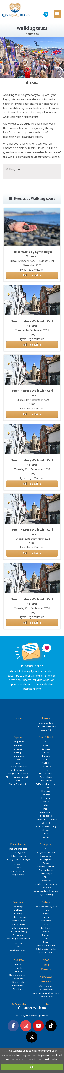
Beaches (18, 748)
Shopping (46, 844)
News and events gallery (46, 906)
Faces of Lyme (46, 952)
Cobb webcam (46, 986)
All (46, 741)
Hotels (18, 867)
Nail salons (18, 934)
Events (34, 82)
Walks (18, 780)
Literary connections (18, 766)
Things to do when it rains (18, 777)
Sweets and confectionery (46, 891)
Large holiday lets (18, 871)
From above (46, 920)
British (46, 752)
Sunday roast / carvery (46, 826)
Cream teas (46, 766)
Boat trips (18, 752)
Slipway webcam (46, 996)
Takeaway (45, 830)
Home (18, 718)
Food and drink (46, 870)
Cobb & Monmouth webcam (46, 993)
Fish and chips (46, 773)
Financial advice (18, 920)
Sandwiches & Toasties (46, 819)
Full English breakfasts (46, 784)
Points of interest (18, 769)
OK (32, 1067)
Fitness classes (18, 924)
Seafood (46, 822)
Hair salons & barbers (18, 927)
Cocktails (46, 762)
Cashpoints (18, 971)
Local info (18, 960)
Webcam (46, 981)
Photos (46, 910)
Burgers (46, 755)
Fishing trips (18, 755)
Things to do (18, 741)
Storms (46, 931)
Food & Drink (46, 737)
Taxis (18, 946)
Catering (18, 913)
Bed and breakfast (18, 848)
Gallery (46, 902)
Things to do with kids (18, 773)
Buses (18, 964)
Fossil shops (46, 873)
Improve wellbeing (18, 931)
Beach (46, 917)
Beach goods (46, 859)
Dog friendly (18, 874)
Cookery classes (18, 917)
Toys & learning (46, 894)
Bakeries (46, 748)
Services (18, 902)
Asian (45, 745)
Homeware (46, 880)
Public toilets (18, 985)
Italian (46, 805)
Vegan (46, 837)
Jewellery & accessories (46, 884)
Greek (46, 787)
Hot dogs (46, 794)
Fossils (18, 759)
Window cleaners (18, 950)
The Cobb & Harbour (45, 945)
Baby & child (46, 856)
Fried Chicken (46, 780)
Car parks (18, 968)
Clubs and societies (18, 975)
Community (18, 978)
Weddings (18, 906)
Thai (46, 833)
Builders (18, 910)
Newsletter (45, 976)
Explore (18, 737)
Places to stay (18, 844)
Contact (45, 1004)
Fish (46, 769)
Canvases (46, 969)
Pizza (45, 808)
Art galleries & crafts (46, 852)
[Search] (45, 14)
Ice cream (45, 798)
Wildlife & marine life (18, 784)
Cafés (46, 759)
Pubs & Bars (46, 812)
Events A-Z (46, 729)
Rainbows (45, 927)
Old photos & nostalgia (46, 948)
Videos (46, 913)
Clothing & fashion (46, 866)
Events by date (46, 722)
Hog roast (45, 791)
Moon (46, 924)
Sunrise (46, 934)
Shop (46, 965)
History (18, 762)
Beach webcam (46, 989)
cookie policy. (50, 1059)
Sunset (46, 938)
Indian (46, 801)
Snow (46, 941)
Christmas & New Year (46, 726)
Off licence (46, 887)
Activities (18, 745)
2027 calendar (18, 1004)
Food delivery (46, 777)
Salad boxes (46, 815)
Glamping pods (18, 852)
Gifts (46, 877)
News (46, 960)
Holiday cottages (18, 856)
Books (46, 863)
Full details (32, 275)
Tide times (18, 989)
